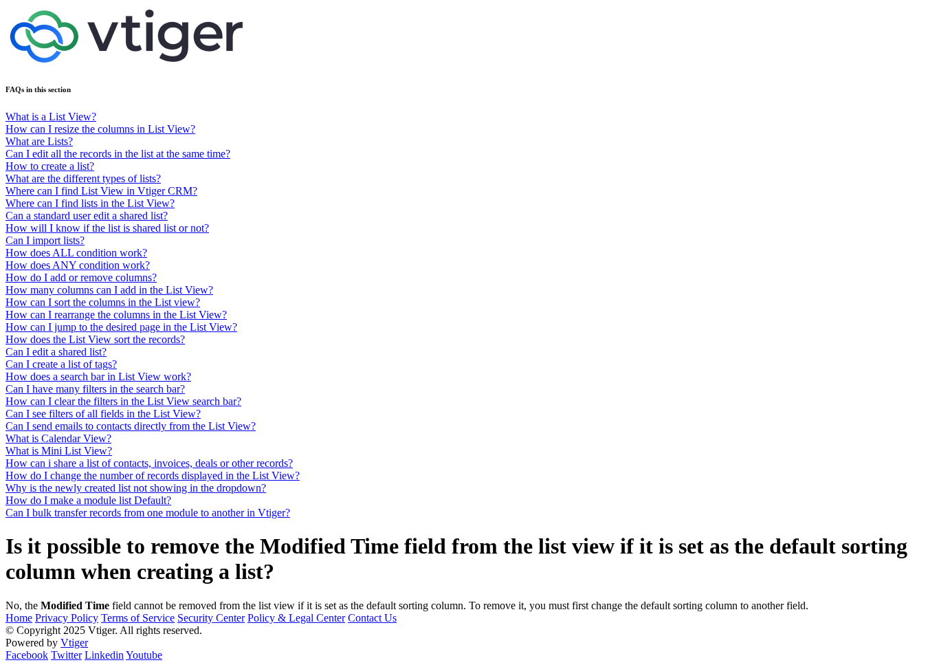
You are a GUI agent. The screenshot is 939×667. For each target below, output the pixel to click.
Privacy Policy (66, 618)
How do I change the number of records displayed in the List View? (152, 475)
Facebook (26, 655)
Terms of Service (138, 618)
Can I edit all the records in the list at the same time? (117, 154)
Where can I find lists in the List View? (90, 203)
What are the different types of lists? (83, 178)
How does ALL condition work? (76, 253)
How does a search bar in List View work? (98, 376)
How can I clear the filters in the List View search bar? (123, 401)
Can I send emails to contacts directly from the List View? (130, 426)
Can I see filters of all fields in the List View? (103, 413)
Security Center (211, 618)
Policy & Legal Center (296, 618)
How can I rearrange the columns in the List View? (116, 314)
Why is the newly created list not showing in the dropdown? (135, 488)
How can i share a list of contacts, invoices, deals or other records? (149, 463)
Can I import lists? (45, 240)
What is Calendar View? (58, 438)
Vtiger (74, 642)
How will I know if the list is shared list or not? (107, 228)
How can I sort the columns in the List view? (102, 302)
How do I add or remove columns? (81, 277)
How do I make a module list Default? (88, 500)
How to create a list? (49, 166)
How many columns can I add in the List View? (109, 290)
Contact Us (372, 618)
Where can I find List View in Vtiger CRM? (101, 191)
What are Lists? (39, 141)
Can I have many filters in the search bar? (95, 389)
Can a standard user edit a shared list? (86, 215)
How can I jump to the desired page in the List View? (121, 327)
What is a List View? (50, 116)
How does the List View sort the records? (95, 339)
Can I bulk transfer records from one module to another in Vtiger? (147, 512)
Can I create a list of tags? (61, 364)
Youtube (144, 655)
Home (18, 618)
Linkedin (104, 655)
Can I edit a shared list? (56, 352)
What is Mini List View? (58, 451)
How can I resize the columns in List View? (100, 129)
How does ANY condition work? (77, 265)
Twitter (66, 655)
